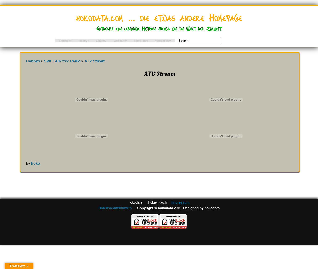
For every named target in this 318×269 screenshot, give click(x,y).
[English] (285, 36)
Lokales (101, 40)
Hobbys (84, 40)
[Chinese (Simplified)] (309, 36)
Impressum (180, 202)
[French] (297, 36)
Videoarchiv (163, 40)
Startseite (65, 40)
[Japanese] (303, 36)
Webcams (120, 40)
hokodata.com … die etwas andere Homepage (159, 17)
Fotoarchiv (141, 40)
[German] (291, 36)
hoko (35, 163)
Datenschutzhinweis (115, 208)
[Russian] (315, 36)
